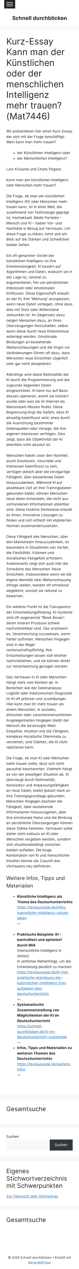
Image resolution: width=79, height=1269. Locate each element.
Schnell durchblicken (39, 18)
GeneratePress (39, 1262)
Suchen (12, 1136)
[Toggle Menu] (9, 4)
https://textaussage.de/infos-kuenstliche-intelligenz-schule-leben (43, 912)
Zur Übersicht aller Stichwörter (32, 1196)
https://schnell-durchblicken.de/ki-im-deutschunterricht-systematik (42, 1031)
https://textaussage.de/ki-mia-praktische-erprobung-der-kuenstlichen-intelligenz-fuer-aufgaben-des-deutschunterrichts (43, 983)
